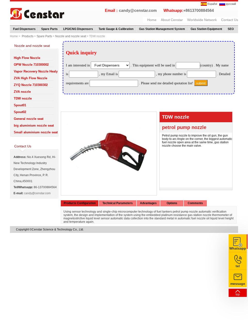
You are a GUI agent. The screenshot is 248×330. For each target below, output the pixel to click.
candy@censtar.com (138, 10)
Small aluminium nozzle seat (36, 132)
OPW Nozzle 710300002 (31, 64)
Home (151, 20)
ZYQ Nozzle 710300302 (31, 85)
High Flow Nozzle (27, 58)
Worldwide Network (202, 20)
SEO (231, 29)
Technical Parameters (117, 203)
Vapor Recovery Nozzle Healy (36, 71)
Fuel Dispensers (24, 29)
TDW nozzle (23, 98)
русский (230, 3)
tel (238, 266)
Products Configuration (80, 203)
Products (27, 36)
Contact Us (229, 20)
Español (212, 3)
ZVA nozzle (22, 91)
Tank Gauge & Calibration (116, 29)
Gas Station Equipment (206, 29)
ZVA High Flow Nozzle (30, 78)
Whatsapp (237, 248)
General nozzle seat (28, 119)
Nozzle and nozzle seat (70, 36)
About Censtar (172, 20)
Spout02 (20, 112)
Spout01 (20, 105)
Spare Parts (49, 29)
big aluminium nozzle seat (34, 125)
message (237, 284)
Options (172, 203)
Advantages (148, 203)
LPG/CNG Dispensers (78, 29)
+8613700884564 (198, 10)
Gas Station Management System (162, 29)
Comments (195, 203)
